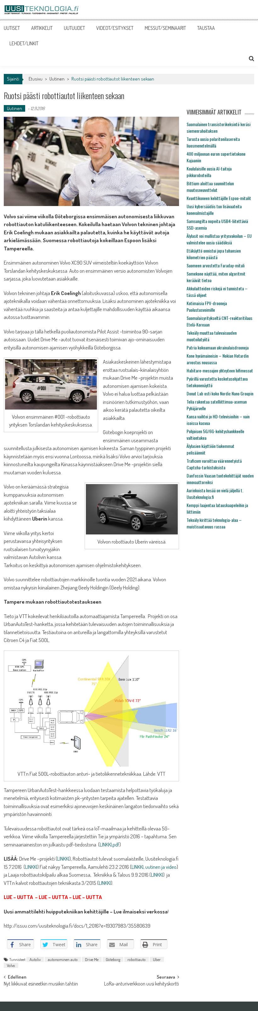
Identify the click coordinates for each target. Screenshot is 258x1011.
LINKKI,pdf (109, 844)
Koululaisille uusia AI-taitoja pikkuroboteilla (209, 171)
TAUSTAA (206, 28)
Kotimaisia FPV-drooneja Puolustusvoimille (207, 306)
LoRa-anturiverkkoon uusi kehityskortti (141, 984)
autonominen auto (63, 959)
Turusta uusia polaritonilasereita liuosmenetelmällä (213, 142)
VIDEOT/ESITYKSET (114, 28)
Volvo (11, 965)
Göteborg (113, 959)
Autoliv (35, 959)
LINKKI (63, 858)
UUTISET (12, 28)
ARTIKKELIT (42, 28)
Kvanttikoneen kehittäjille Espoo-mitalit (219, 198)
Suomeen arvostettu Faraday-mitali (215, 265)
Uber (157, 959)
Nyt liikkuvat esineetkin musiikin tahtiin (41, 984)
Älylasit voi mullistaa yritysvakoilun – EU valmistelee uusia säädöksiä (219, 239)
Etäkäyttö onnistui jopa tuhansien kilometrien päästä (214, 253)
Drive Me (91, 959)
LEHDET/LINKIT (23, 43)
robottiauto (136, 959)
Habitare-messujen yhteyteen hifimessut (220, 370)
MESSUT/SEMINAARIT (165, 28)
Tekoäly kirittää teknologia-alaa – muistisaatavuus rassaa (214, 523)
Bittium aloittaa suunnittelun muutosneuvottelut (210, 186)
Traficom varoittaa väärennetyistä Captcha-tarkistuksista (214, 464)
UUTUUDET (74, 28)
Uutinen (56, 79)
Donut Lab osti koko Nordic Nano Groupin (220, 393)
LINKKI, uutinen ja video (154, 866)
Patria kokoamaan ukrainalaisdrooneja (218, 347)
